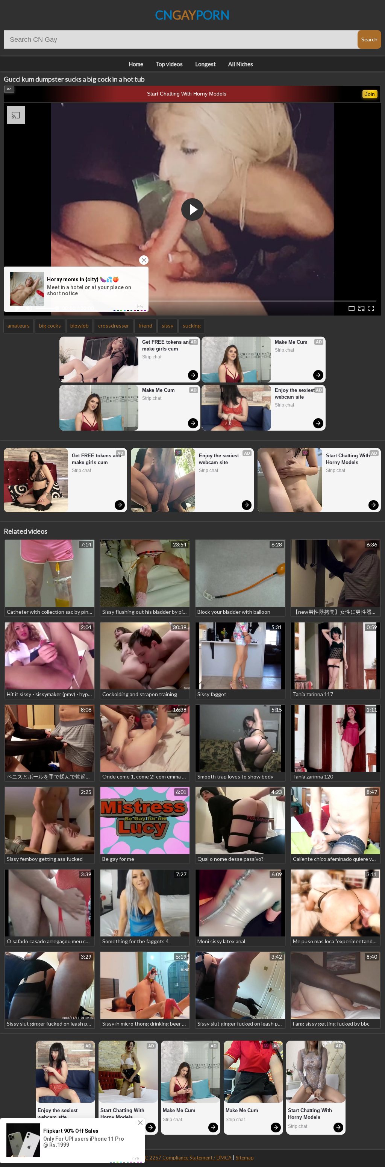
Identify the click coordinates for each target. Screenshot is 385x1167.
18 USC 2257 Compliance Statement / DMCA (182, 1158)
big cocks (50, 325)
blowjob (79, 325)
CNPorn (192, 15)
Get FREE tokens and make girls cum (167, 345)
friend (145, 325)
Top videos (169, 64)
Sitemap (245, 1158)
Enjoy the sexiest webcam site (295, 393)
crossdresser (113, 325)
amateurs (19, 325)
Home (136, 64)
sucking (192, 325)
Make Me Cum (158, 390)
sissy (167, 325)
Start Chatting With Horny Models (186, 94)
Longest (205, 64)
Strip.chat (151, 357)
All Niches (240, 64)
